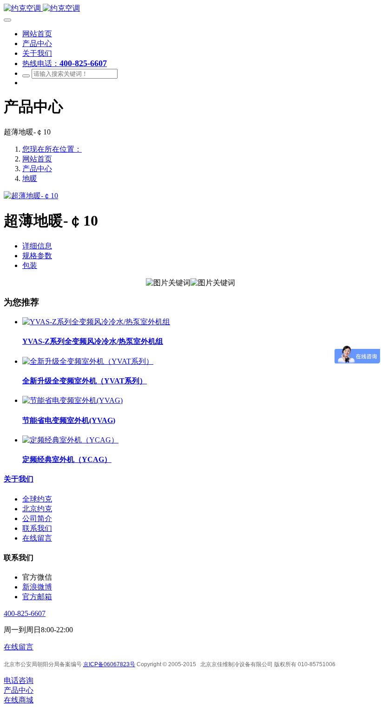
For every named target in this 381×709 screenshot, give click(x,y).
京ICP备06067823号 (109, 664)
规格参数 (37, 256)
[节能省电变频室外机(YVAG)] (72, 400)
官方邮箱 (37, 597)
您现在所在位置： (52, 149)
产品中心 (37, 169)
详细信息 (37, 246)
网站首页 (37, 159)
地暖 (29, 178)
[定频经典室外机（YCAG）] (70, 440)
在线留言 (18, 647)
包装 (29, 265)
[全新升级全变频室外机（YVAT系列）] (87, 361)
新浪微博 (37, 587)
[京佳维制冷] (190, 8)
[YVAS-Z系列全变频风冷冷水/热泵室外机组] (96, 322)
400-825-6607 (25, 613)
